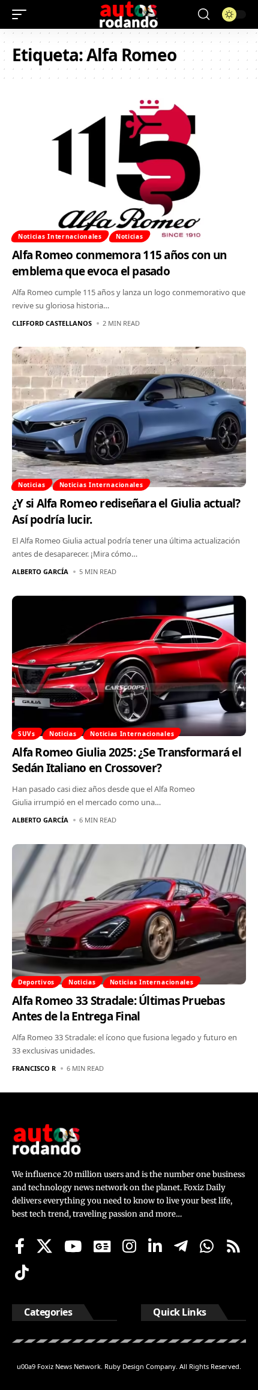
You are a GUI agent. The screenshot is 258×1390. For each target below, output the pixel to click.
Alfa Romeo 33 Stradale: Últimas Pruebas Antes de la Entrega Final (118, 1009)
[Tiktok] (22, 1272)
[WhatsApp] (207, 1246)
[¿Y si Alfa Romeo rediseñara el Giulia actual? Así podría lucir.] (129, 417)
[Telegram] (181, 1246)
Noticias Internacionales (60, 236)
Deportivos (36, 982)
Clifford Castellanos (52, 323)
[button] (22, 14)
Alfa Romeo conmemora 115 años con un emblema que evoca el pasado (119, 263)
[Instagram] (129, 1246)
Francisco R (34, 1068)
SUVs (26, 733)
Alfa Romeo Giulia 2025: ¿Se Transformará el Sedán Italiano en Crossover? (126, 760)
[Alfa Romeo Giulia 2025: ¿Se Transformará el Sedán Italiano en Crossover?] (129, 666)
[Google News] (102, 1246)
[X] (44, 1246)
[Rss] (233, 1246)
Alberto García (40, 571)
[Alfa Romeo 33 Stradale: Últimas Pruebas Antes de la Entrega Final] (129, 914)
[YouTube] (73, 1246)
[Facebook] (20, 1246)
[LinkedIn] (155, 1246)
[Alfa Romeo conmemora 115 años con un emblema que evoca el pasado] (129, 168)
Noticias (129, 236)
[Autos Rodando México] (129, 14)
